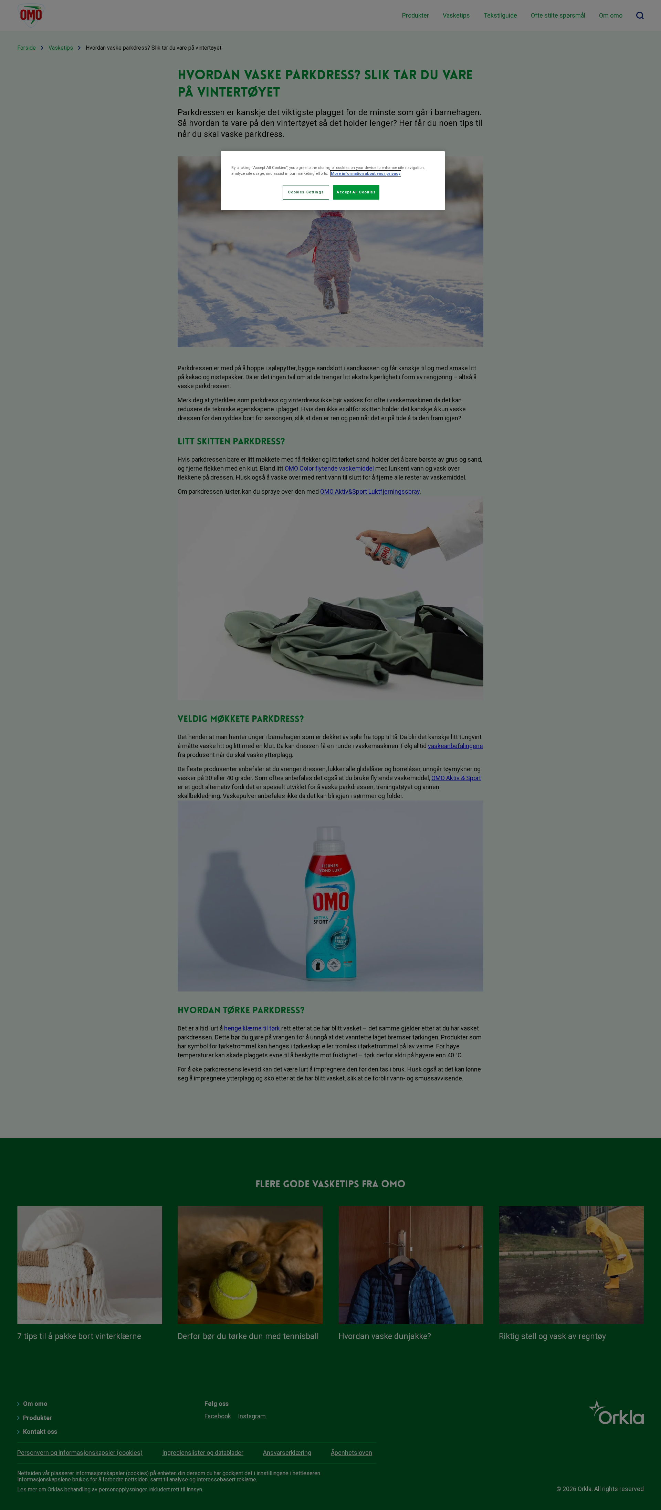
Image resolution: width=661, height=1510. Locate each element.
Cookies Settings (306, 192)
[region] (333, 180)
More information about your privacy (365, 173)
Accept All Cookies (356, 192)
